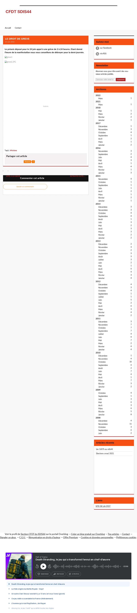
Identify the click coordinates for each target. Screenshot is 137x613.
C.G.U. (22, 537)
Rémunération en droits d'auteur (44, 537)
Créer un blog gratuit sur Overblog (88, 534)
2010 (98, 353)
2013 (98, 241)
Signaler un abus (8, 537)
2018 (98, 108)
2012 (98, 282)
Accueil (8, 28)
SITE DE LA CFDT (103, 506)
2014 (98, 204)
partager (60, 574)
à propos (75, 574)
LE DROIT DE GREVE (17, 38)
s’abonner (45, 574)
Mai (100, 111)
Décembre (102, 126)
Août (100, 219)
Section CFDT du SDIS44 (33, 534)
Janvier (101, 120)
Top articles (113, 534)
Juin (100, 157)
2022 (98, 95)
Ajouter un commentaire (25, 187)
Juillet (101, 260)
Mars (100, 99)
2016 (98, 148)
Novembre (103, 130)
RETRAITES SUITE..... (78, 176)
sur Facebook (106, 48)
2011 (98, 319)
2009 (98, 390)
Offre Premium (70, 537)
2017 (98, 123)
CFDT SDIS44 (18, 11)
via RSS (103, 54)
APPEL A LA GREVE (13, 176)
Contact (18, 28)
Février (101, 117)
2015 (98, 176)
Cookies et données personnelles (97, 537)
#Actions (13, 150)
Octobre (102, 133)
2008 (98, 418)
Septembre (103, 136)
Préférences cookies (126, 537)
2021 (98, 102)
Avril (100, 139)
